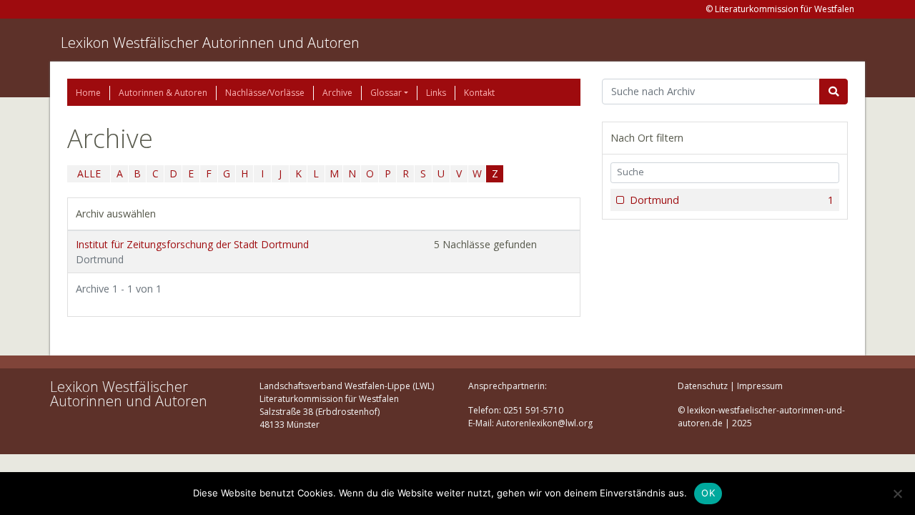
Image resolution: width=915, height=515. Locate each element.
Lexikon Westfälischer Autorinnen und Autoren (210, 42)
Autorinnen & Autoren (163, 93)
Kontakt (479, 93)
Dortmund (732, 200)
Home (88, 93)
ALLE (89, 173)
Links (436, 93)
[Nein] (897, 493)
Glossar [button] (386, 93)
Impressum (760, 386)
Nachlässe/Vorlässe (265, 93)
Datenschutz (703, 386)
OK (708, 493)
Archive (337, 93)
